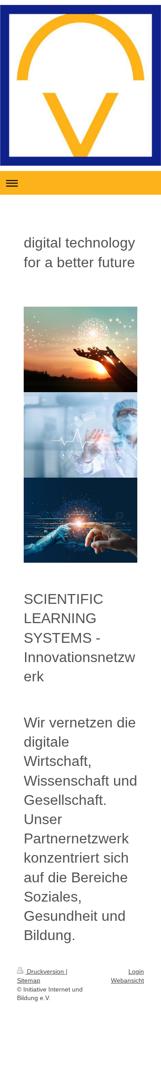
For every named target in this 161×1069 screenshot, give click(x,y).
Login (136, 971)
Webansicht (127, 980)
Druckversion (45, 971)
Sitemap (28, 980)
